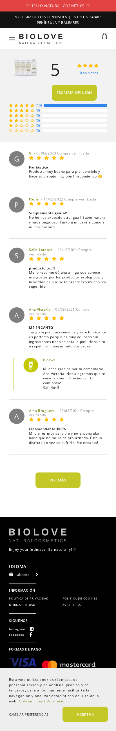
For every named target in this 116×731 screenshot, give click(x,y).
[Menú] (12, 39)
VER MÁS (58, 480)
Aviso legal (72, 605)
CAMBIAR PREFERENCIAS (28, 714)
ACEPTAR (85, 714)
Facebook (16, 635)
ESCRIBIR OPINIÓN (74, 92)
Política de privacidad (28, 598)
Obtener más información (43, 701)
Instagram (17, 629)
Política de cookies (80, 598)
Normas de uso (22, 605)
